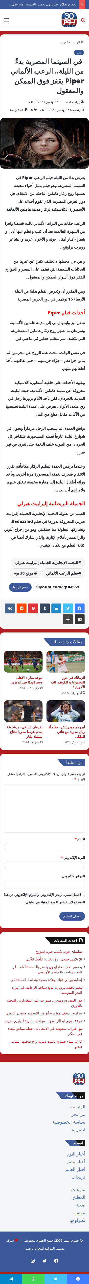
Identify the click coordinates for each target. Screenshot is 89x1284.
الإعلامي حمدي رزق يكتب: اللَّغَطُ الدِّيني (53, 959)
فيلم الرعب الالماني (62, 573)
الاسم (80, 839)
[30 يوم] (69, 19)
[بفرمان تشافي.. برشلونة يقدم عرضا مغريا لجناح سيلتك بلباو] (23, 711)
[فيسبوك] (80, 608)
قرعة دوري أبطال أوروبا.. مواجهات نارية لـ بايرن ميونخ (43, 1020)
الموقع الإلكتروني (73, 876)
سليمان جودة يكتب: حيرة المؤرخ (59, 951)
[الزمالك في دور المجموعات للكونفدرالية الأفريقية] (65, 662)
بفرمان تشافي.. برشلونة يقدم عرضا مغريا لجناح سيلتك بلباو (25, 732)
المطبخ (78, 1197)
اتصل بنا (77, 1130)
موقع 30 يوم (24, 573)
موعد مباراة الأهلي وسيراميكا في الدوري (27, 679)
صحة (80, 1205)
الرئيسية (77, 1106)
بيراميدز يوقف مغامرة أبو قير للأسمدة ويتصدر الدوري (43, 1013)
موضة (79, 1212)
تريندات (78, 1177)
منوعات (78, 1189)
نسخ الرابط (20, 587)
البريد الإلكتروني (73, 857)
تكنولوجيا (77, 1220)
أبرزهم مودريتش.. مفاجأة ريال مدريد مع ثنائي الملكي (66, 732)
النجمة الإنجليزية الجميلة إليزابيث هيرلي (46, 562)
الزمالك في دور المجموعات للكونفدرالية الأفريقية (68, 682)
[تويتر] (68, 608)
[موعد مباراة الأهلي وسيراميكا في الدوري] (23, 662)
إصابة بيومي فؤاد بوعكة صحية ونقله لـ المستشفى (46, 979)
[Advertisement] (44, 77)
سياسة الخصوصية (69, 1122)
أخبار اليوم (76, 1154)
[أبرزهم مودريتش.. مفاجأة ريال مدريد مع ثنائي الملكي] (65, 711)
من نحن (77, 1114)
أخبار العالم (75, 1169)
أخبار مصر (76, 1161)
